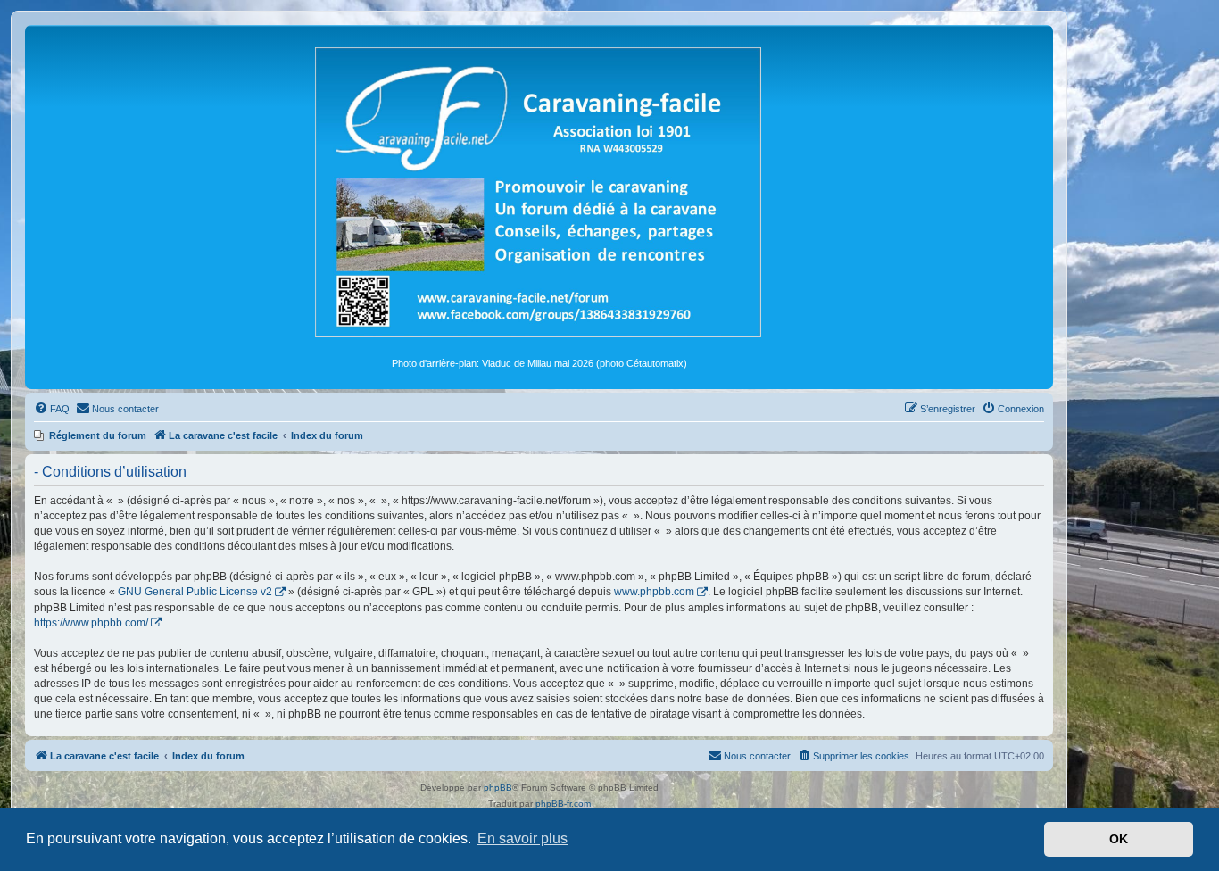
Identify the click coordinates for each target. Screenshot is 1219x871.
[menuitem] (52, 408)
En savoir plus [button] (522, 838)
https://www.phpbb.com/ (91, 623)
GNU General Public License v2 (195, 591)
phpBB (498, 787)
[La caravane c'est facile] (539, 191)
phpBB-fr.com (563, 804)
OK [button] (1118, 839)
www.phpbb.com (654, 591)
